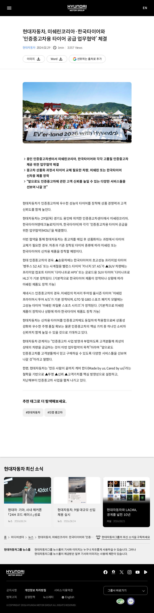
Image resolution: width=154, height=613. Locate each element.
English (68, 597)
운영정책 (30, 597)
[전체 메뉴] (9, 8)
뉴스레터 (48, 597)
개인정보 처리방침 (35, 590)
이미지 (36, 60)
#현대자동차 (33, 412)
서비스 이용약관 (63, 590)
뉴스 (30, 537)
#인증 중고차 (55, 412)
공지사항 (11, 590)
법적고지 (11, 597)
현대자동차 (29, 47)
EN (145, 8)
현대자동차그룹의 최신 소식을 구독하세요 (126, 537)
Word (59, 60)
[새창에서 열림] (120, 601)
